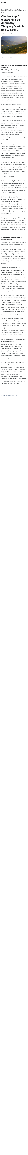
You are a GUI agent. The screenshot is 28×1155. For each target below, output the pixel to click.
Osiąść (4, 2)
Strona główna (5, 9)
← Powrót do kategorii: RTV (9, 395)
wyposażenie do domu (8, 57)
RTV (11, 9)
